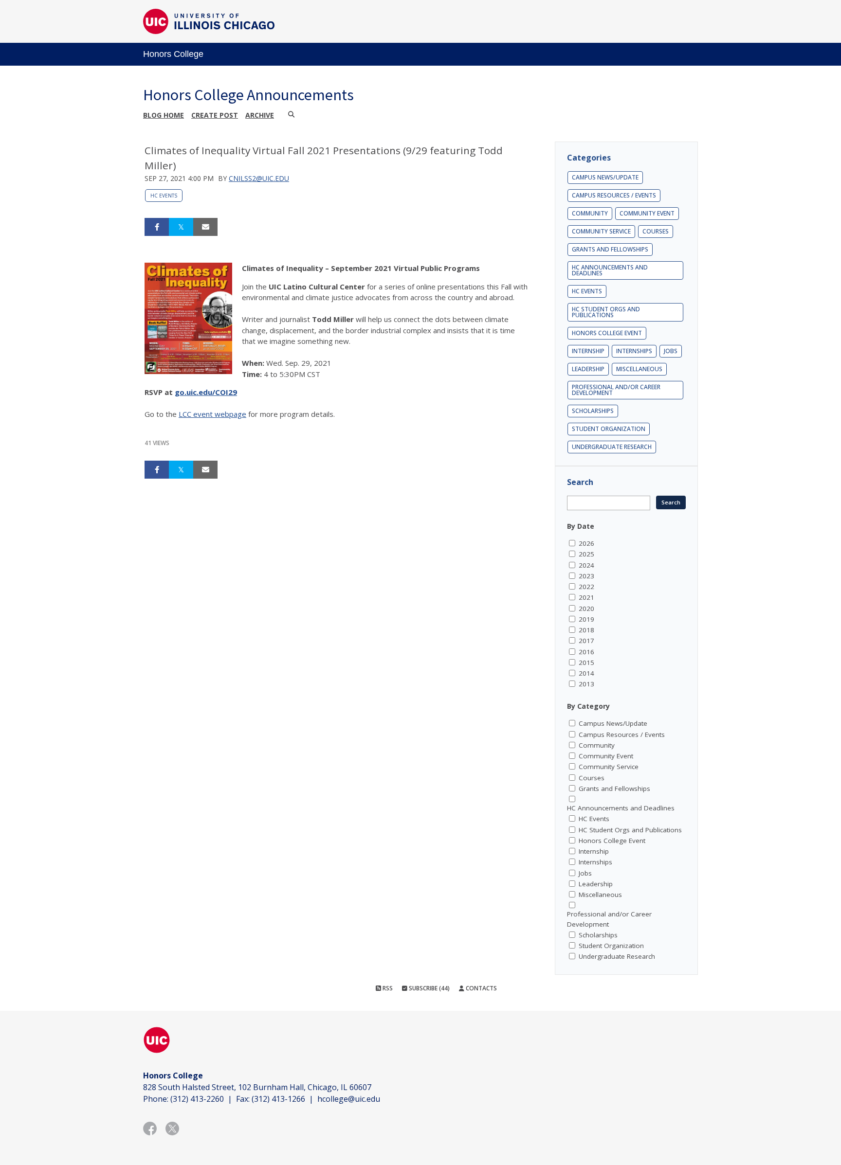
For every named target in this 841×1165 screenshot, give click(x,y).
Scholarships (593, 411)
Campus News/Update (605, 177)
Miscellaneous (639, 369)
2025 (586, 554)
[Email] (205, 227)
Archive (259, 115)
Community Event (647, 213)
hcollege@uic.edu (348, 1098)
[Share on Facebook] (157, 227)
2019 (586, 619)
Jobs (670, 351)
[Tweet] (181, 227)
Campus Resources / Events (614, 195)
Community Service (601, 231)
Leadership (588, 369)
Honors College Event (607, 333)
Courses (655, 231)
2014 (586, 673)
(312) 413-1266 (278, 1098)
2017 (586, 640)
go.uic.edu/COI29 (206, 392)
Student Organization (608, 429)
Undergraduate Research (612, 447)
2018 (586, 630)
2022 (586, 586)
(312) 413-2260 (197, 1098)
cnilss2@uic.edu (259, 178)
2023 (586, 576)
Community (590, 213)
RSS (387, 988)
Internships (634, 351)
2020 (586, 608)
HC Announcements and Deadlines (610, 270)
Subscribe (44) (428, 988)
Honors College (173, 54)
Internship (588, 351)
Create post (214, 115)
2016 (586, 651)
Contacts (480, 988)
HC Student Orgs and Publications (606, 312)
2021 (586, 597)
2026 (586, 543)
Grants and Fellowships (610, 249)
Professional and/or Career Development (616, 390)
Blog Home (163, 115)
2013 (586, 684)
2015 (586, 662)
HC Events (163, 195)
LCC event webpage (212, 414)
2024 (586, 565)
